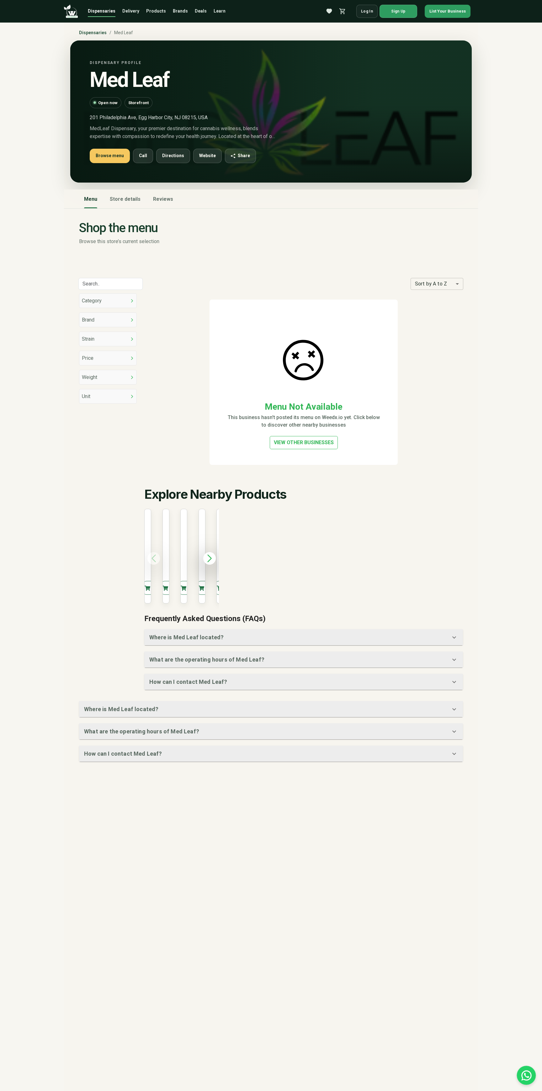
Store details (125, 199)
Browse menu (110, 155)
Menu (90, 199)
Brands (180, 10)
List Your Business (447, 11)
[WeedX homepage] (71, 11)
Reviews (163, 199)
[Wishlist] (329, 11)
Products (156, 10)
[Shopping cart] (342, 11)
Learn (220, 10)
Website (207, 155)
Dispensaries (101, 10)
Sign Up (398, 11)
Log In (367, 11)
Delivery (130, 10)
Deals (201, 10)
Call (143, 155)
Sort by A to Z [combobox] (431, 284)
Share (244, 155)
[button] (303, 637)
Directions (173, 155)
